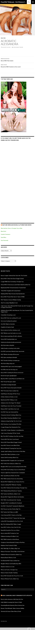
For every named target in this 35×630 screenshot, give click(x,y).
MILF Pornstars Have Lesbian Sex (10, 390)
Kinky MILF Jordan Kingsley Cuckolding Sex (12, 430)
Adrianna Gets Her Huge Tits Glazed (10, 403)
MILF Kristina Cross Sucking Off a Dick (11, 424)
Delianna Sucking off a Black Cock (10, 536)
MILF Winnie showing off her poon (10, 354)
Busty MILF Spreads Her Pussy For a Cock (12, 575)
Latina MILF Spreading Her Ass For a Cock (12, 521)
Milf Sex (3, 38)
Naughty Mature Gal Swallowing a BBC (11, 563)
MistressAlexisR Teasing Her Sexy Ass (11, 448)
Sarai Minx (3, 237)
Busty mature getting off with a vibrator (11, 336)
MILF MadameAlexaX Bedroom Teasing (11, 491)
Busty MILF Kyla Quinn (7, 59)
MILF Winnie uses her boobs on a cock (11, 333)
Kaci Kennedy (4, 240)
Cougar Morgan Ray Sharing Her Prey (10, 427)
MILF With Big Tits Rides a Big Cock (10, 548)
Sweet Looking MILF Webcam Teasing (11, 484)
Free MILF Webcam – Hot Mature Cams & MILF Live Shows (14, 2)
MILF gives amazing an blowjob (9, 357)
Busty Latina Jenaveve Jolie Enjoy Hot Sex (12, 599)
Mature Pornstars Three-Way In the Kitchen (13, 551)
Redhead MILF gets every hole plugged (11, 366)
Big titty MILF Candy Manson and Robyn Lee (12, 378)
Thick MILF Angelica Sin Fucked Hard (10, 290)
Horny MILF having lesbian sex (9, 339)
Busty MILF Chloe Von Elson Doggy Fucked (12, 278)
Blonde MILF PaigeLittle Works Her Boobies (12, 497)
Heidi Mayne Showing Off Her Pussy (10, 393)
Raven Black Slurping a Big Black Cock (11, 418)
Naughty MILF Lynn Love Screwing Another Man (13, 466)
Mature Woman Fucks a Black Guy (10, 578)
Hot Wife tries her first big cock (9, 369)
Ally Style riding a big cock (7, 363)
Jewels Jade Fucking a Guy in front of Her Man (13, 451)
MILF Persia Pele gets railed (8, 381)
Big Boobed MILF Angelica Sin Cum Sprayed (12, 460)
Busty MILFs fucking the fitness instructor (12, 372)
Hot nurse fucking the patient (9, 321)
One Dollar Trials (4, 621)
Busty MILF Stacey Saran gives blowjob (11, 387)
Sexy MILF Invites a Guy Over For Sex (11, 527)
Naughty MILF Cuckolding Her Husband (11, 503)
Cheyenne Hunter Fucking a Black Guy (11, 415)
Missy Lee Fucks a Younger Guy (9, 569)
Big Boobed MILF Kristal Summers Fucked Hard (13, 287)
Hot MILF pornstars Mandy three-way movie (12, 351)
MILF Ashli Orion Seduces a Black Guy (11, 463)
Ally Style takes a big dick (7, 345)
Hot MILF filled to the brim (8, 324)
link (33, 604)
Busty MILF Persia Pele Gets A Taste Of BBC (13, 296)
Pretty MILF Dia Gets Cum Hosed (10, 439)
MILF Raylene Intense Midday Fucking (11, 299)
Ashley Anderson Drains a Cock (9, 397)
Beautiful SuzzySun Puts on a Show (10, 530)
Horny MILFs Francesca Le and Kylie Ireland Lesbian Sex (15, 284)
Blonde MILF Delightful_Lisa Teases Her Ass (12, 481)
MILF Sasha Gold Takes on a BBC (9, 512)
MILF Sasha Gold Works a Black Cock (10, 494)
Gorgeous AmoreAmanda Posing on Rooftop (13, 542)
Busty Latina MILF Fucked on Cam (10, 533)
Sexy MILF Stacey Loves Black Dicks (10, 445)
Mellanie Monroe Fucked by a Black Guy (11, 554)
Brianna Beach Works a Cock (8, 557)
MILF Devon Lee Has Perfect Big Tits (10, 509)
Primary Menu (33, 2)
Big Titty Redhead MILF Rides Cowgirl (11, 524)
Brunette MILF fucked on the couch (11, 65)
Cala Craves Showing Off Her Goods (10, 433)
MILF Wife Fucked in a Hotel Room (10, 539)
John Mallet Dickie (18, 47)
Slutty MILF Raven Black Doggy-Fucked (11, 442)
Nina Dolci (3, 231)
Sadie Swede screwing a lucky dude (10, 348)
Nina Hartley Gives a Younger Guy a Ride (11, 228)
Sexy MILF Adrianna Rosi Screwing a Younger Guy (14, 487)
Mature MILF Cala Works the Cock (10, 409)
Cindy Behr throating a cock (8, 315)
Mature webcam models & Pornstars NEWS (16, 225)
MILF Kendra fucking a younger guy (10, 360)
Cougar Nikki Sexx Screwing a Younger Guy (12, 281)
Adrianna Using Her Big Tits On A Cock (11, 421)
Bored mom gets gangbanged (8, 375)
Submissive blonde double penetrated (11, 342)
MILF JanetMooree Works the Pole (10, 475)
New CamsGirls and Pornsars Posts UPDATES (17, 595)
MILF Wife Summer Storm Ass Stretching (12, 478)
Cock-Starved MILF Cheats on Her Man (11, 515)
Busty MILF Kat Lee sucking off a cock (11, 318)
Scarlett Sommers (5, 234)
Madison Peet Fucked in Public (9, 545)
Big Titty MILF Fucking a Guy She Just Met (12, 436)
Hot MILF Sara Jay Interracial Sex (9, 412)
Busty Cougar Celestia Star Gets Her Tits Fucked (14, 275)
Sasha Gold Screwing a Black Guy (9, 457)
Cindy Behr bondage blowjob (8, 384)
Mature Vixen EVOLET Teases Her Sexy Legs (13, 518)
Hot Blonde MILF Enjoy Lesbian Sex (10, 560)
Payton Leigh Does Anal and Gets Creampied (13, 472)
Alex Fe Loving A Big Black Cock (9, 303)
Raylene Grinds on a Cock (7, 566)
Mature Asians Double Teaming (9, 572)
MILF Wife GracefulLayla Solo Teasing (11, 500)
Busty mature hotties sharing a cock (10, 330)
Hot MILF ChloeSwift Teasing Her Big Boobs (12, 506)
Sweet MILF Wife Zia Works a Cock (10, 454)
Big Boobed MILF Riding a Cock (9, 400)
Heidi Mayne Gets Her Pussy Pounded (11, 406)
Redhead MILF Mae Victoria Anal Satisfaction (13, 293)
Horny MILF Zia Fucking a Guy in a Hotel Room (13, 469)
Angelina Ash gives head (7, 327)
